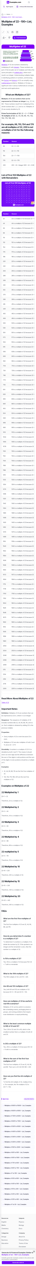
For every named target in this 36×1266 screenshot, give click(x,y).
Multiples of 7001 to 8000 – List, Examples (18, 1116)
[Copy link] (3, 32)
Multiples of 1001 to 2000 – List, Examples (17, 1147)
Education (5, 1243)
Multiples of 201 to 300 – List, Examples (17, 1194)
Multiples (4, 65)
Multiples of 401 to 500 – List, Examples (17, 1183)
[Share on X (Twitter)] (8, 32)
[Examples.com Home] (14, 2)
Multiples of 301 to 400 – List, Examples (17, 1199)
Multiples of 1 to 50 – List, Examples (15, 1204)
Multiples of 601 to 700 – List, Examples (17, 1168)
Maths (8, 14)
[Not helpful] (9, 37)
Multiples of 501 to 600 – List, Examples (17, 1178)
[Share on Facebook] (12, 32)
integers (16, 67)
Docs (20, 1228)
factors (6, 80)
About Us (22, 1237)
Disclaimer (22, 1246)
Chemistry (5, 1228)
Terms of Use (23, 1243)
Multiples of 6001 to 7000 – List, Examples (18, 1121)
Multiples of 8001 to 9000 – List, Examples (18, 1110)
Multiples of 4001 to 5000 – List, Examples (18, 1131)
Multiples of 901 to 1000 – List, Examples (17, 1157)
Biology (21, 1225)
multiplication (18, 72)
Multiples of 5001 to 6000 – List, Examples (18, 1126)
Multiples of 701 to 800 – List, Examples (17, 1163)
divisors (14, 80)
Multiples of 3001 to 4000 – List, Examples (18, 1137)
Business (5, 1240)
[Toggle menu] (3, 2)
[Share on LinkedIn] (17, 32)
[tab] (8, 6)
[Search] (29, 2)
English (4, 1222)
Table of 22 (5, 702)
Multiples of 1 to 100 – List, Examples (16, 1173)
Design (4, 1237)
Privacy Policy (23, 1240)
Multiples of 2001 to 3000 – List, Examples (18, 1142)
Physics (21, 1222)
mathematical (6, 83)
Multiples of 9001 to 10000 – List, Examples (18, 1105)
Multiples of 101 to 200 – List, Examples (17, 1189)
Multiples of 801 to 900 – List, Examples (17, 1152)
